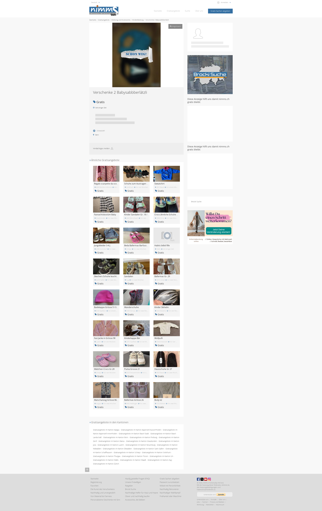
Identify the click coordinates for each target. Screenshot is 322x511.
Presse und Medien (217, 502)
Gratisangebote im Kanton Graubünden (141, 441)
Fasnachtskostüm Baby (105, 214)
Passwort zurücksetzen (169, 482)
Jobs (198, 502)
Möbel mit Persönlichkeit (170, 485)
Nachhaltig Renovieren (169, 489)
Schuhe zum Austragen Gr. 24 (138, 183)
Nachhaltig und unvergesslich (103, 492)
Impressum (220, 504)
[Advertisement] (210, 123)
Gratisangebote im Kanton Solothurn (156, 452)
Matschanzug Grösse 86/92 (107, 400)
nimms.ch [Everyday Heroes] (213, 483)
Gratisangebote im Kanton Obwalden (117, 448)
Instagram (209, 479)
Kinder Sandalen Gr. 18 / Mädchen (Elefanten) (145, 214)
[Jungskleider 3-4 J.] (106, 235)
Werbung (200, 504)
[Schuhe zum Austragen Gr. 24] (136, 173)
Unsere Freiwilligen (133, 482)
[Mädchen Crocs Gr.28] (106, 359)
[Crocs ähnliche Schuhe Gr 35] (166, 204)
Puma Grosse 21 (132, 369)
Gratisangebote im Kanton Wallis (105, 460)
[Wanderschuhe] (136, 297)
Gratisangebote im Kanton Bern (115, 437)
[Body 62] (166, 390)
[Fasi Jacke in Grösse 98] (106, 328)
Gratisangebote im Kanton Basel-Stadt (134, 433)
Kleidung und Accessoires (120, 20)
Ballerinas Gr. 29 (162, 276)
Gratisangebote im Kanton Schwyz (127, 452)
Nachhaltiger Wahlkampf (170, 492)
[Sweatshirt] (166, 173)
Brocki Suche (196, 201)
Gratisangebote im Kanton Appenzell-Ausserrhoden (141, 430)
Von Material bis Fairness (101, 496)
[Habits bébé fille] (166, 235)
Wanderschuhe (131, 307)
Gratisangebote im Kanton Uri (161, 456)
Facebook (198, 479)
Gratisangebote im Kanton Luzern (111, 445)
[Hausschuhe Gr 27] (166, 359)
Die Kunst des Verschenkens (103, 489)
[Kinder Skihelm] (166, 297)
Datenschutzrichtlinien (205, 489)
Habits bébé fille (162, 245)
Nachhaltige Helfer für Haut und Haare (141, 492)
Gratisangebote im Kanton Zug (160, 460)
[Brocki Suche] (210, 74)
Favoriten (94, 485)
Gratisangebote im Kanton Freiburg (143, 437)
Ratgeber (129, 485)
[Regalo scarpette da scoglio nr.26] (106, 173)
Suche (187, 11)
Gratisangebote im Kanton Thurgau (106, 456)
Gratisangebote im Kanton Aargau (106, 430)
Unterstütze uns (203, 499)
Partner (205, 502)
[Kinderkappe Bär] (136, 328)
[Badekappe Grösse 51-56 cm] (106, 297)
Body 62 (158, 400)
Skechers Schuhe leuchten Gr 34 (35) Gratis (114, 276)
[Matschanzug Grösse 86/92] (106, 390)
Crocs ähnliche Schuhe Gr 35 (168, 214)
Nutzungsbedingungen (208, 487)
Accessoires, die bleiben (135, 499)
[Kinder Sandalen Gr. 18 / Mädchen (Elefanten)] (136, 204)
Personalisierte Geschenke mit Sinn (105, 499)
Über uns (199, 11)
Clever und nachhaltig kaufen (137, 496)
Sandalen (128, 276)
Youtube (205, 479)
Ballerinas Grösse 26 (134, 400)
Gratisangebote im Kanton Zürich (106, 464)
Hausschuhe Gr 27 (163, 369)
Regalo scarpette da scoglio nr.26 (110, 183)
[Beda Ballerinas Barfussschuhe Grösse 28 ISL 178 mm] (136, 235)
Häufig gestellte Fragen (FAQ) (137, 478)
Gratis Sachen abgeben (220, 11)
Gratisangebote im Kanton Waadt (133, 460)
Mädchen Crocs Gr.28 (104, 369)
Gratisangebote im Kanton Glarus (111, 441)
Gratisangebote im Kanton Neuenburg (140, 445)
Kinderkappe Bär (132, 338)
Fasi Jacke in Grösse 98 (104, 338)
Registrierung (96, 482)
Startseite (158, 11)
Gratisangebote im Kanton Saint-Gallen (148, 448)
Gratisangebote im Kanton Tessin (135, 456)
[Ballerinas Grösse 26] (136, 390)
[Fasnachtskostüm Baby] (106, 204)
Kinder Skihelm (161, 307)
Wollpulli (158, 338)
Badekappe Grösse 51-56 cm (107, 307)
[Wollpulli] (166, 328)
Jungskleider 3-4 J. (102, 245)
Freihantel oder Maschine (170, 496)
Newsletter (210, 504)
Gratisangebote (173, 11)
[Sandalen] (136, 266)
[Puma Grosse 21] (136, 359)
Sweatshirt (159, 183)
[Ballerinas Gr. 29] (166, 266)
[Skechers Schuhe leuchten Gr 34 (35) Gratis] (106, 266)
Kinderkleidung (138, 20)
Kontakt (213, 499)
